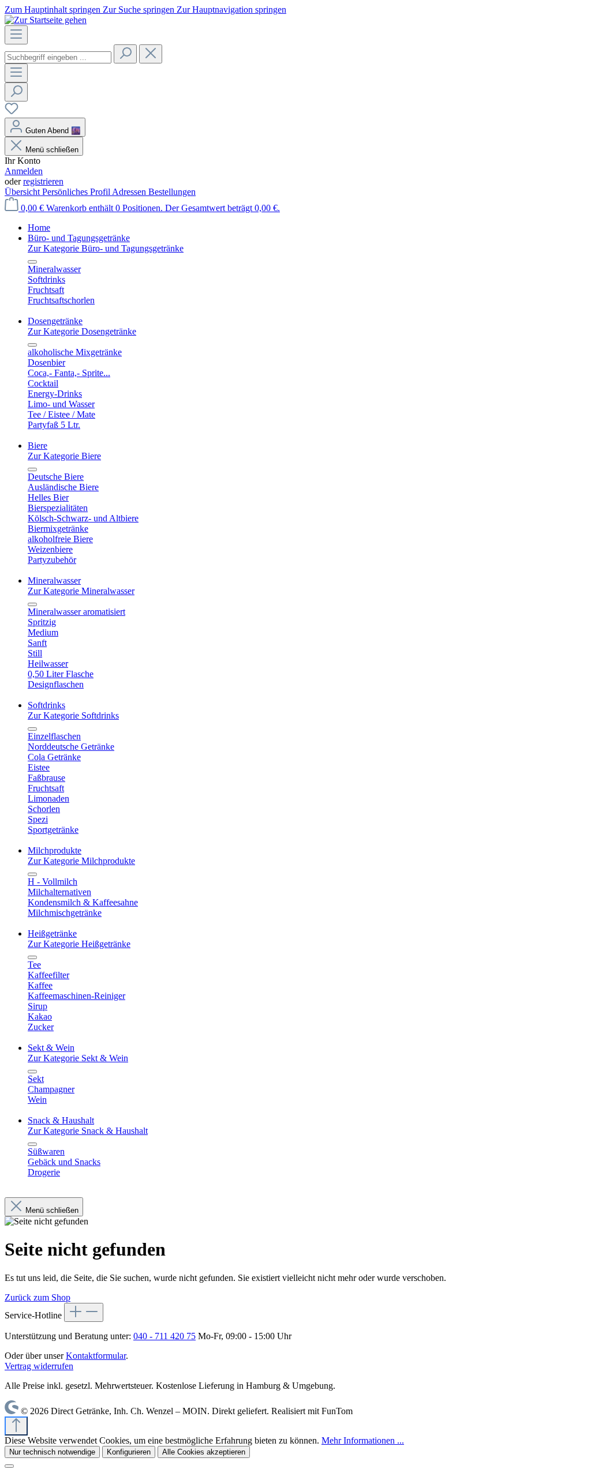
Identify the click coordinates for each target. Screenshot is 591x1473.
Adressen (130, 192)
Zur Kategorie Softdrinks (73, 715)
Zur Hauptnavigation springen (231, 9)
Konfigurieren (129, 1452)
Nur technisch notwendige (52, 1452)
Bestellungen (172, 192)
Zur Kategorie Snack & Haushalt (88, 1131)
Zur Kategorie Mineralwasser (81, 591)
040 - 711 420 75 (164, 1336)
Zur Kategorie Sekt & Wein (78, 1058)
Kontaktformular (96, 1356)
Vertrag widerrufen (39, 1366)
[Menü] (16, 34)
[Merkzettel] (11, 112)
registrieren (43, 181)
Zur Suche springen (140, 9)
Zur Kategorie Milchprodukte (81, 861)
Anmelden (24, 171)
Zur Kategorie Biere (64, 456)
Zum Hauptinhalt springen (54, 9)
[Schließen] (9, 1466)
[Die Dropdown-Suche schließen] (150, 53)
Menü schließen (51, 149)
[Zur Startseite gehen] (46, 20)
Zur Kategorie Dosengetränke (82, 331)
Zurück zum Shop (37, 1297)
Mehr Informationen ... (362, 1440)
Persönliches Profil (77, 192)
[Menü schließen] (32, 262)
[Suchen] (125, 53)
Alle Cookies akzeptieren (203, 1452)
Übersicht (23, 192)
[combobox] (58, 57)
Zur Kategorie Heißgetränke (79, 944)
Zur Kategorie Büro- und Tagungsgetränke (106, 248)
